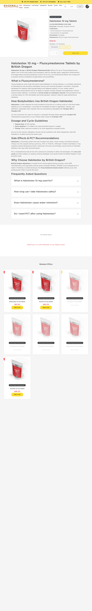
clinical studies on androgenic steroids (51, 93)
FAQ (60, 5)
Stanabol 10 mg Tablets (74, 301)
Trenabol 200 (67, 109)
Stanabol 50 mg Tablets (17, 388)
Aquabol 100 (71, 114)
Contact (26, 7)
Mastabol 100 (16, 111)
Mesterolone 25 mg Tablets (74, 346)
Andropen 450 (57, 117)
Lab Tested (35, 5)
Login (71, 6)
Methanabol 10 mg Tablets (17, 301)
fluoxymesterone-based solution (52, 168)
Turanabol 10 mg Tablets (46, 346)
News (21, 7)
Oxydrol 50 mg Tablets (46, 301)
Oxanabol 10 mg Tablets (17, 346)
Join (80, 6)
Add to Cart (75, 53)
